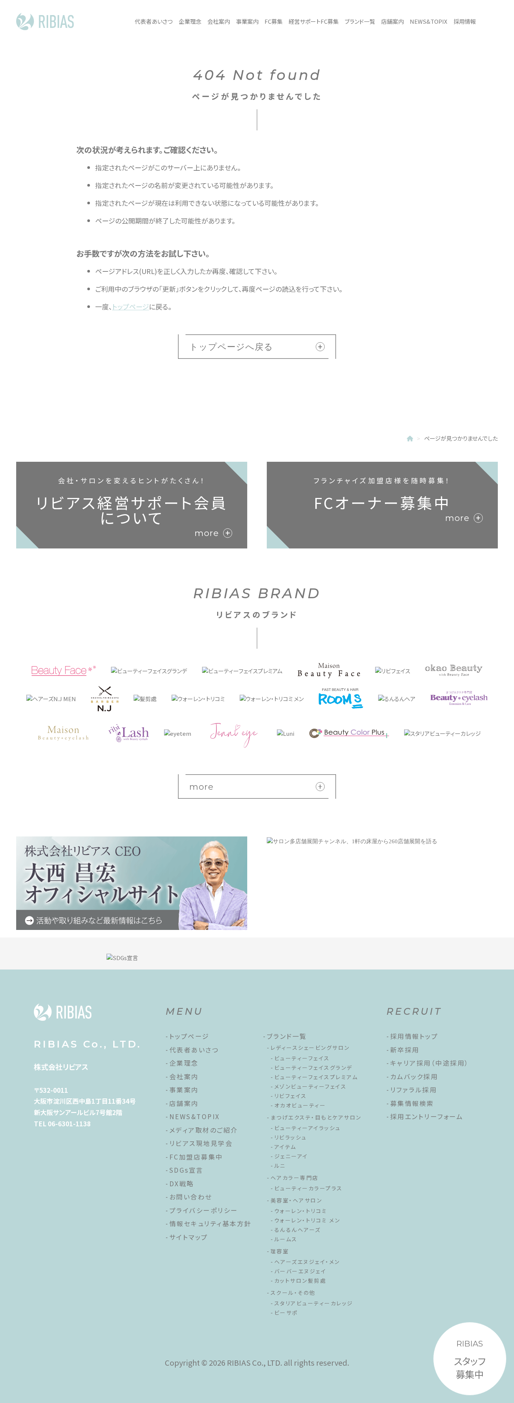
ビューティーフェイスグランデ (313, 1067)
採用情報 (464, 21)
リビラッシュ (290, 1137)
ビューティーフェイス (302, 1058)
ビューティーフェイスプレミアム (316, 1077)
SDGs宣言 (186, 1170)
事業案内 (247, 21)
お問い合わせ (190, 1196)
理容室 (280, 1251)
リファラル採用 (413, 1089)
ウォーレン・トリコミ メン (307, 1220)
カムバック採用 (414, 1076)
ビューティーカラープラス (308, 1188)
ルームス (286, 1239)
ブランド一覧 (360, 21)
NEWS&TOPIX (428, 21)
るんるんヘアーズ (297, 1229)
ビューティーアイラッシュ (307, 1128)
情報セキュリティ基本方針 (210, 1223)
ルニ (280, 1165)
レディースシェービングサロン (310, 1047)
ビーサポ (286, 1312)
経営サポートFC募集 (314, 21)
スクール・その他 (293, 1292)
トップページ (130, 306)
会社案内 (218, 21)
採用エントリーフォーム (427, 1116)
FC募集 (274, 21)
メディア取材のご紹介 (203, 1130)
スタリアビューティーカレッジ (313, 1303)
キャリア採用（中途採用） (429, 1063)
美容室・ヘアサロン (296, 1200)
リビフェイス (290, 1096)
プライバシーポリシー (203, 1210)
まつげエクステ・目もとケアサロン (316, 1117)
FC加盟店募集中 (196, 1156)
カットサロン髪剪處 (300, 1280)
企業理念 (190, 21)
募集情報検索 (412, 1103)
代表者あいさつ (154, 21)
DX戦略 (181, 1183)
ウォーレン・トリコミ (300, 1211)
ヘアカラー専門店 (295, 1177)
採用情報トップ (414, 1036)
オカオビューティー (300, 1105)
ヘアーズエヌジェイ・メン (307, 1261)
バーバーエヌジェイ (300, 1271)
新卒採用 (405, 1049)
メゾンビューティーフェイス (310, 1086)
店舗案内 (392, 21)
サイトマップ (188, 1237)
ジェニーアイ (291, 1156)
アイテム (285, 1146)
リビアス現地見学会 (201, 1143)
